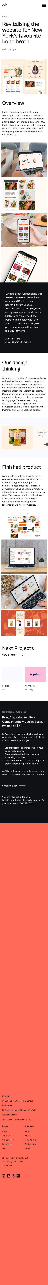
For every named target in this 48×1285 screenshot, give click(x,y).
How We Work (31, 1140)
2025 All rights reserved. (12, 1161)
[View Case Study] (12, 679)
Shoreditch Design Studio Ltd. (15, 1158)
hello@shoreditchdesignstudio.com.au (21, 800)
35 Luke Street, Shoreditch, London (17, 1101)
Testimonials (30, 1144)
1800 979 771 (26, 803)
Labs (4, 1148)
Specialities (7, 1144)
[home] (4, 5)
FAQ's (27, 1148)
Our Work (6, 1135)
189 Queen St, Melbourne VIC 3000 (17, 1119)
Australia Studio (9, 1115)
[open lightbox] (17, 437)
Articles (28, 1135)
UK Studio (6, 1096)
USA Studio (7, 1105)
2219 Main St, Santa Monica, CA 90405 (19, 1110)
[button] (44, 5)
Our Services (7, 1140)
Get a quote (7, 1165)
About (27, 1131)
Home (4, 1131)
